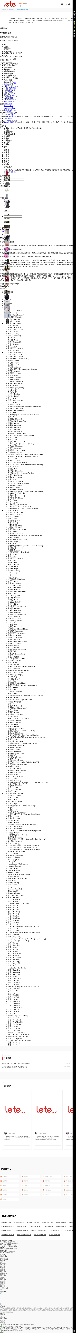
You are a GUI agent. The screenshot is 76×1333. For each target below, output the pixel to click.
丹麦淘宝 (4, 1308)
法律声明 (2, 1317)
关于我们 (2, 1323)
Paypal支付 (3, 1263)
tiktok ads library (38, 1309)
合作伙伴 (2, 1316)
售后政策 (2, 1278)
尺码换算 (2, 1286)
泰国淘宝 (72, 1308)
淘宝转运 (11, 9)
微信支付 (2, 1266)
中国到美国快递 (6, 1222)
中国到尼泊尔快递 (54, 1235)
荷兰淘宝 (9, 1309)
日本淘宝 (10, 1310)
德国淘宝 (69, 1309)
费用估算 (2, 1282)
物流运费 (2, 1269)
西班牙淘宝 (27, 1310)
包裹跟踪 (2, 1284)
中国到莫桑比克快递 (22, 1230)
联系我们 (2, 1321)
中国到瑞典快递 (61, 1226)
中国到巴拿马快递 (56, 1230)
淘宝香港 (14, 1309)
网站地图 (2, 1313)
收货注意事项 (3, 1273)
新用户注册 (3, 1255)
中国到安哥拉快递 (7, 1230)
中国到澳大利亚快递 (33, 1222)
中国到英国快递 (19, 1222)
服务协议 (2, 1320)
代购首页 (3, 9)
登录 (62, 4)
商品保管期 (3, 1276)
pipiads (32, 1309)
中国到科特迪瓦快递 (40, 1235)
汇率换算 (2, 1285)
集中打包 (2, 1270)
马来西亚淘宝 (65, 1308)
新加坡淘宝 (16, 1310)
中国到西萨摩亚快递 (7, 1235)
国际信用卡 (3, 1265)
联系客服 (2, 1314)
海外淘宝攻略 (58, 1309)
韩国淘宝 (21, 1310)
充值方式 (2, 1262)
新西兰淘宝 (43, 1310)
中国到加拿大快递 (47, 1222)
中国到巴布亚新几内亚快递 (39, 1230)
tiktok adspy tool (26, 1309)
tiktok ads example (47, 1309)
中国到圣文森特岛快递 (24, 1235)
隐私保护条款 (3, 1319)
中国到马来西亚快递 (7, 1226)
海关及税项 (3, 1271)
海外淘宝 (37, 1310)
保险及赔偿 (3, 1280)
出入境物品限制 (4, 1259)
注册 (69, 4)
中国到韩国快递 (28, 1308)
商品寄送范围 (3, 1257)
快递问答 (20, 1309)
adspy (53, 1309)
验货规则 (2, 1277)
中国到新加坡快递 (35, 1226)
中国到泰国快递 (22, 1226)
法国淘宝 (64, 1309)
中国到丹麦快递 (48, 1226)
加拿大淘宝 (4, 1310)
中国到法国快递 (11, 1308)
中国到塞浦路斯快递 (22, 9)
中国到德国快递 (20, 1308)
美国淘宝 (32, 1310)
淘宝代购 (2, 1312)
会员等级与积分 (4, 1258)
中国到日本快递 (61, 1222)
